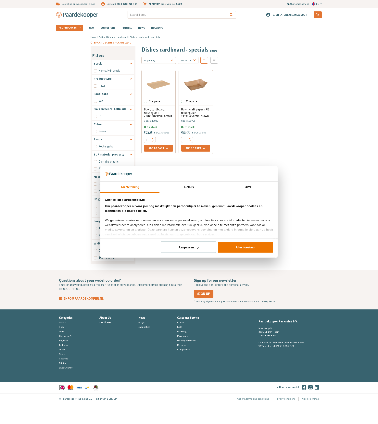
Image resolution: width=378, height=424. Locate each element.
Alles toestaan (245, 247)
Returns (181, 344)
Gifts (61, 331)
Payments (182, 335)
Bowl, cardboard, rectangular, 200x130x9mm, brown (158, 113)
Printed (126, 27)
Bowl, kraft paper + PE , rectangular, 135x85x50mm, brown (195, 113)
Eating (102, 37)
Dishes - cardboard (117, 37)
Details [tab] (189, 186)
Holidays (157, 27)
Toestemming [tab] (129, 186)
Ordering (181, 331)
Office (62, 349)
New (91, 27)
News (141, 27)
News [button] (141, 317)
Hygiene (63, 340)
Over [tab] (248, 186)
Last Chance (65, 367)
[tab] (113, 64)
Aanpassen (186, 247)
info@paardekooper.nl (83, 298)
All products (68, 27)
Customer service (299, 3)
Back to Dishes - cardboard (112, 42)
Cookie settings (310, 398)
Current (122, 3)
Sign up (203, 294)
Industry (63, 344)
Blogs (141, 322)
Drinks (62, 322)
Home (94, 37)
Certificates (105, 322)
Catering (63, 358)
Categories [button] (66, 317)
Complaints (183, 349)
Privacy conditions (286, 398)
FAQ (179, 326)
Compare (154, 101)
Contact (181, 322)
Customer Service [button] (188, 317)
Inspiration (144, 326)
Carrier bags (65, 335)
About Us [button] (105, 317)
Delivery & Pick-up (186, 340)
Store (62, 354)
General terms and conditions (253, 398)
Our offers (108, 27)
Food (62, 326)
